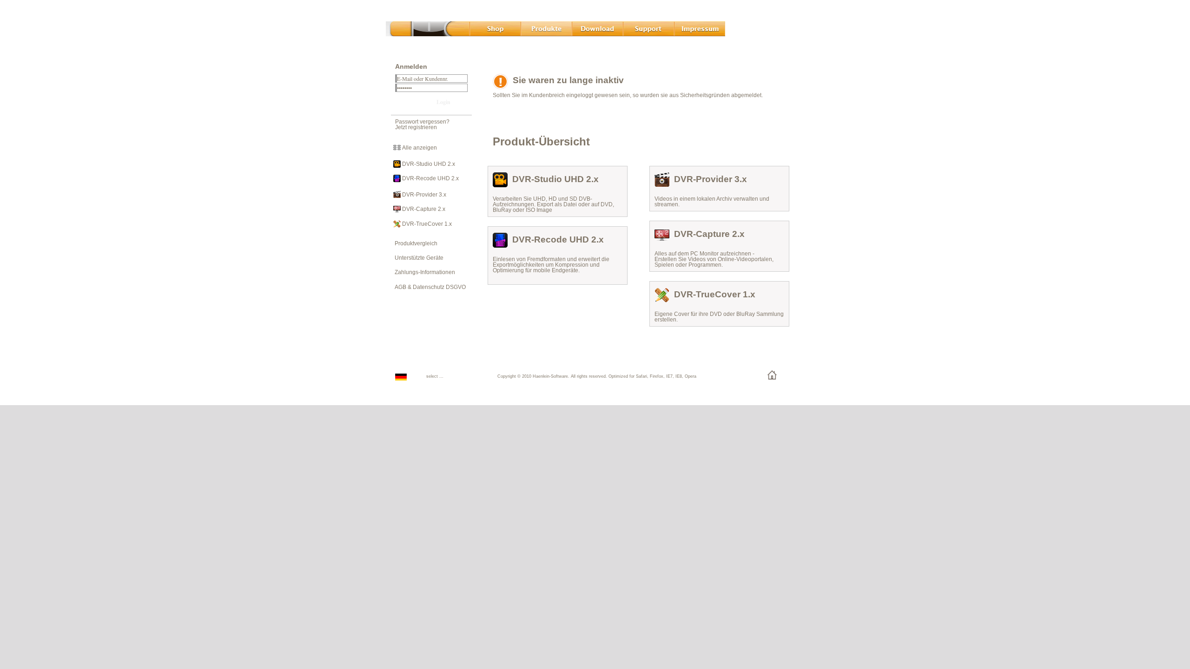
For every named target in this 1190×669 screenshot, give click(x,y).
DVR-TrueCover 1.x (426, 224)
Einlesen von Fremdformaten (529, 259)
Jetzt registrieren (416, 127)
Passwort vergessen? (422, 121)
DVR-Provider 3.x (423, 194)
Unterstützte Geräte (416, 258)
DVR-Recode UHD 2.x (430, 178)
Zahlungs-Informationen (422, 272)
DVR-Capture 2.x (423, 209)
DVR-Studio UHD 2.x (428, 164)
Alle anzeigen (419, 147)
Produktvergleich (413, 243)
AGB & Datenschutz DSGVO (428, 287)
